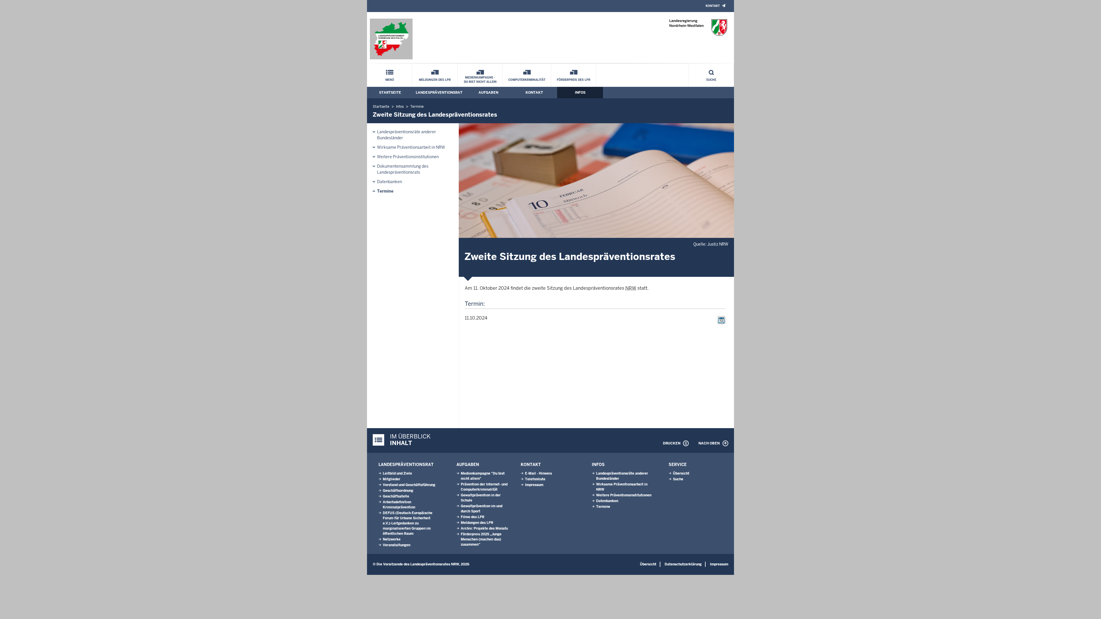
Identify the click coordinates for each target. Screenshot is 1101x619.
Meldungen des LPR (435, 80)
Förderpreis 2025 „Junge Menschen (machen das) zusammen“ (481, 539)
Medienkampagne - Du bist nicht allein (480, 80)
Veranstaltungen (396, 545)
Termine (417, 106)
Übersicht (681, 473)
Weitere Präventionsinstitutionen (408, 156)
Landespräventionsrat (439, 92)
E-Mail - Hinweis (538, 473)
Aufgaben (488, 92)
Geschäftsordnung (398, 490)
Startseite (390, 92)
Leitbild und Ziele (397, 473)
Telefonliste (535, 479)
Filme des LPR (472, 517)
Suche (711, 80)
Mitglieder (391, 479)
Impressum (534, 485)
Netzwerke (392, 539)
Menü (389, 80)
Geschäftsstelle (396, 496)
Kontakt (713, 6)
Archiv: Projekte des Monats (484, 528)
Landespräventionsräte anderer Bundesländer (406, 134)
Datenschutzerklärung (683, 564)
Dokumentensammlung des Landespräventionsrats (402, 169)
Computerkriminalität (526, 80)
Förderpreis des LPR (573, 80)
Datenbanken (389, 181)
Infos (580, 92)
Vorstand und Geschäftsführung (409, 485)
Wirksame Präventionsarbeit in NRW (411, 147)
